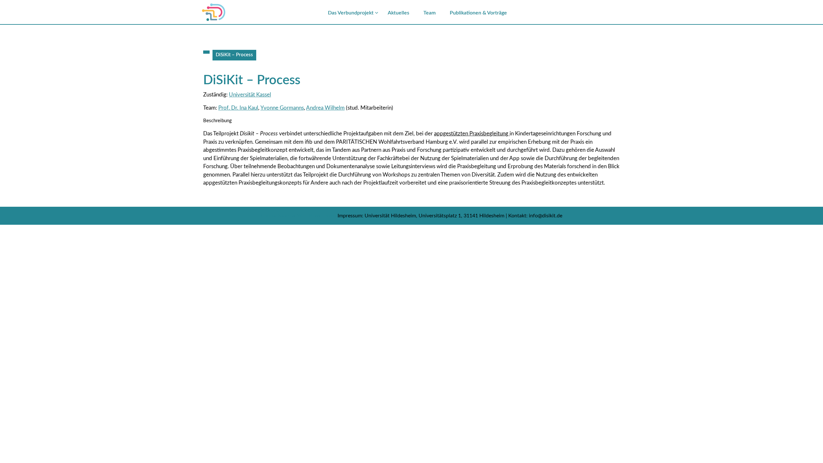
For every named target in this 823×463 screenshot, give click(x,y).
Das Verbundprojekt (351, 12)
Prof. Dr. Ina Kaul (238, 108)
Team (429, 12)
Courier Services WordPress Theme (299, 215)
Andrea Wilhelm (325, 108)
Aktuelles (398, 12)
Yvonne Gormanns (282, 108)
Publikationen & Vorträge (478, 12)
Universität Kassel (250, 94)
